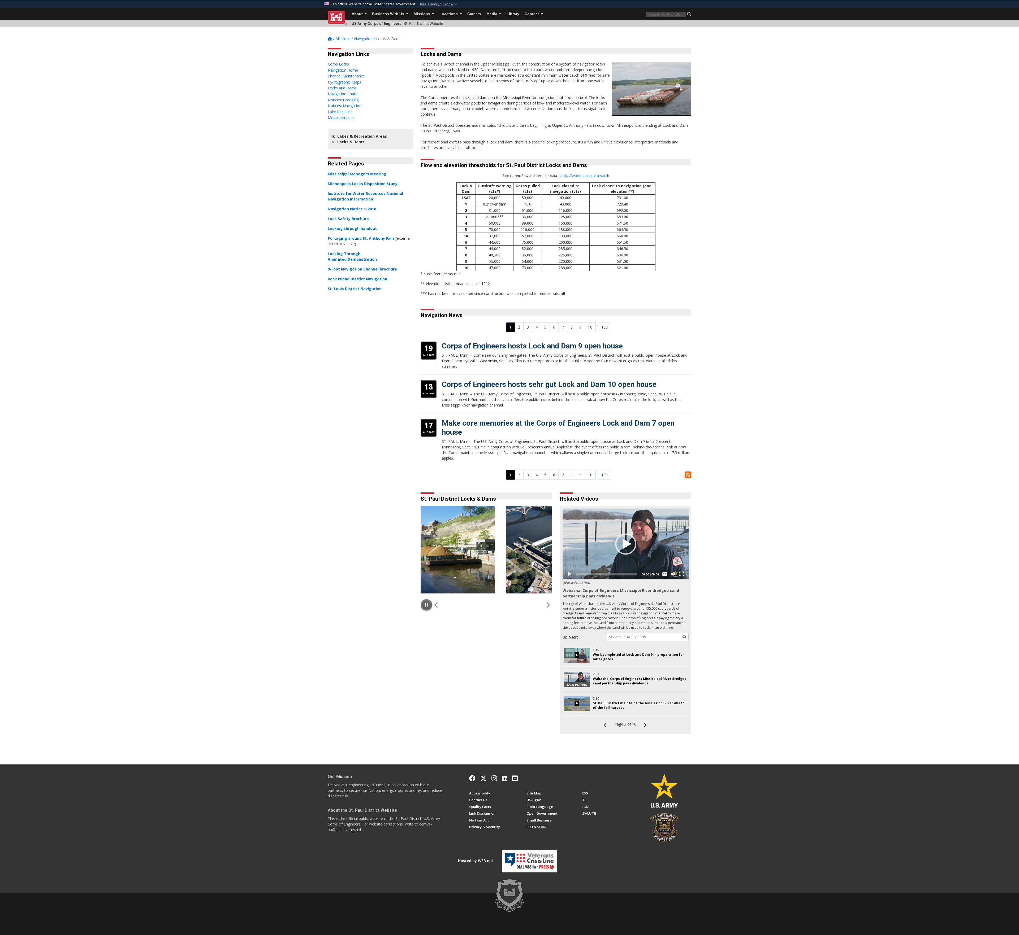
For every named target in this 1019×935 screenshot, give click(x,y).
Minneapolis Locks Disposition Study (363, 183)
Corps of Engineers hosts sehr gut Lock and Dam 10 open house (549, 384)
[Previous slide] (436, 605)
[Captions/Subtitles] (664, 574)
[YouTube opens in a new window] (515, 778)
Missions (422, 14)
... (597, 325)
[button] (438, 4)
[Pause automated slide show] (426, 605)
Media (492, 14)
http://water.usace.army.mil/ (585, 175)
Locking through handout (352, 228)
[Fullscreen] (681, 574)
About (358, 14)
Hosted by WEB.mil (475, 860)
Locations (449, 14)
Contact (532, 14)
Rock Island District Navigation (357, 278)
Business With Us (388, 14)
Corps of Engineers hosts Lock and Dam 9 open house (532, 346)
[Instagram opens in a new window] (494, 778)
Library (513, 14)
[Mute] (673, 574)
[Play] (569, 574)
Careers (474, 14)
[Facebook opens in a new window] (472, 778)
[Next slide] (548, 605)
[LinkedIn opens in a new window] (504, 778)
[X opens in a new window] (483, 778)
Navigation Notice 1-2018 (352, 208)
